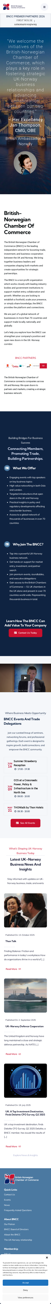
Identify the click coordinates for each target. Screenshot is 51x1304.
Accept (25, 1283)
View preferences (25, 1297)
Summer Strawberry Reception (25, 763)
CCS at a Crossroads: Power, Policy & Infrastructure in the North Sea (26, 786)
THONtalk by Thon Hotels (28, 807)
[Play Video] (25, 678)
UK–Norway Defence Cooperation (24, 1026)
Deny (25, 1290)
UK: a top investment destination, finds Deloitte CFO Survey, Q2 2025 (25, 1113)
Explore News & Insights (25, 1155)
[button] (47, 1257)
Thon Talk (10, 941)
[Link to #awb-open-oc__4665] (44, 7)
